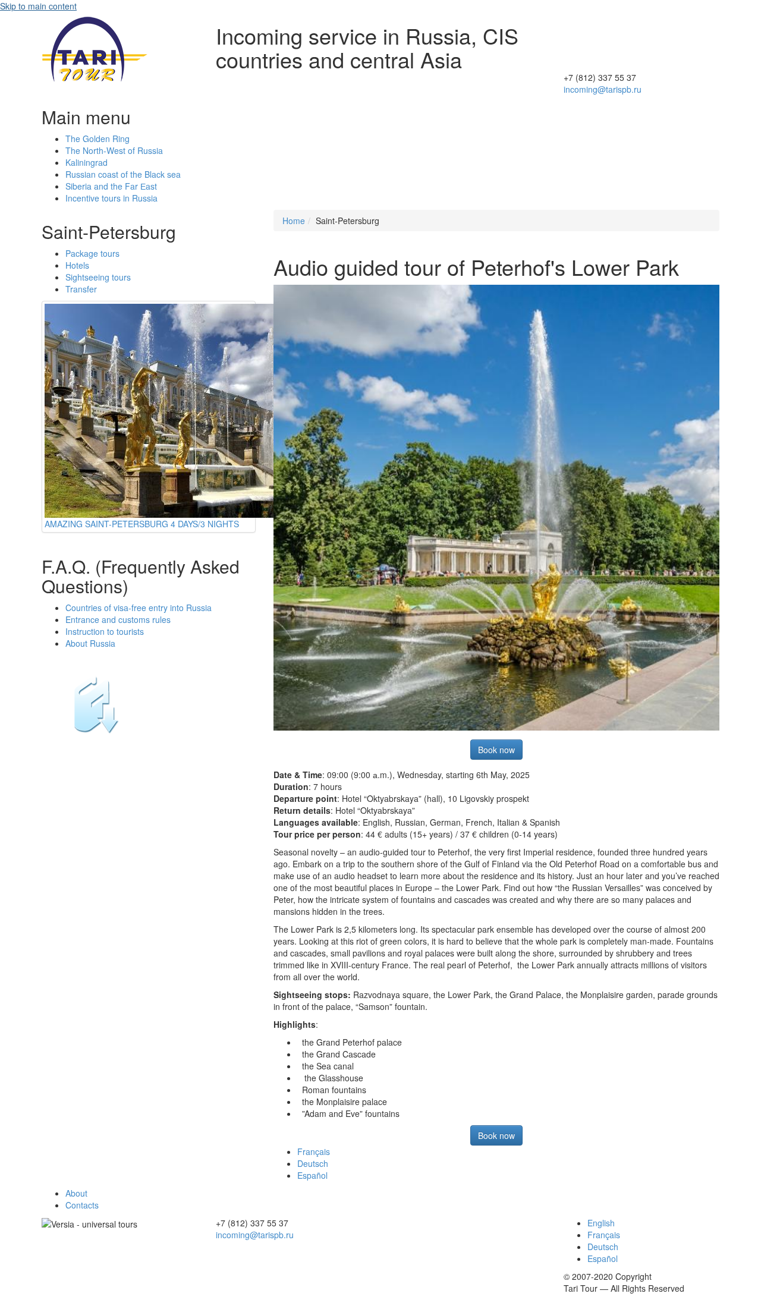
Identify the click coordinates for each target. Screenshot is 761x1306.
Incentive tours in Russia (111, 198)
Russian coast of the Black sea (123, 174)
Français (313, 1151)
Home (293, 220)
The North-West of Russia (114, 150)
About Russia (90, 643)
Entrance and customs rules (118, 619)
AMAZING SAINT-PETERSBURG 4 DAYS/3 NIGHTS (142, 524)
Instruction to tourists (104, 631)
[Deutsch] (642, 53)
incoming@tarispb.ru (602, 89)
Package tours (92, 253)
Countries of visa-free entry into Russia (138, 607)
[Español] (642, 30)
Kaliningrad (86, 162)
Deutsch (312, 1163)
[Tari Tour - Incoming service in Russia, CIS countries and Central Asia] (95, 48)
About (76, 1193)
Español (312, 1175)
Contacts (82, 1205)
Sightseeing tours (98, 277)
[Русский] (642, 18)
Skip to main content (38, 6)
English (601, 1223)
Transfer (81, 289)
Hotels (77, 265)
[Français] (642, 42)
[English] (642, 65)
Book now (496, 750)
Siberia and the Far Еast (111, 186)
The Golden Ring (97, 138)
